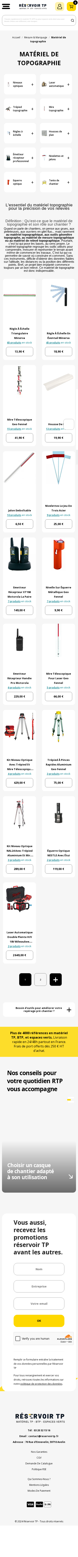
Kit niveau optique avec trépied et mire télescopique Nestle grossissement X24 (19, 769)
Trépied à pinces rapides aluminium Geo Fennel (58, 764)
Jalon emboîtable (19, 510)
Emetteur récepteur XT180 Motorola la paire (19, 592)
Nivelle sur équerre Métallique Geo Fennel (58, 592)
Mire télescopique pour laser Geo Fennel (58, 678)
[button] (6, 6)
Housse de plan (58, 424)
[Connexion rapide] (59, 6)
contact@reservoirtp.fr (43, 1436)
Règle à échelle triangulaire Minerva (19, 333)
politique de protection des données (41, 1384)
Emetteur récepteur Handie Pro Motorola (19, 678)
